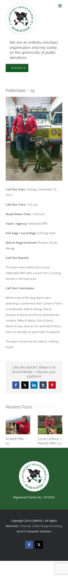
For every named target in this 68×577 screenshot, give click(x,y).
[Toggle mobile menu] (60, 6)
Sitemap (26, 526)
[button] (8, 431)
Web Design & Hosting (48, 526)
